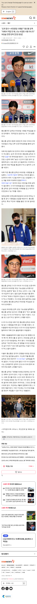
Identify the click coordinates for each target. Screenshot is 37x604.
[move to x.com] (7, 588)
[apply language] (13, 11)
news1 (28, 570)
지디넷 (33, 570)
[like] (24, 47)
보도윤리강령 (18, 567)
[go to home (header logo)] (8, 18)
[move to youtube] (11, 588)
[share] (31, 47)
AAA (12, 572)
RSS (8, 567)
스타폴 (23, 572)
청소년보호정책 (19, 565)
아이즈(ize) (17, 572)
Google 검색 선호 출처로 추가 (10, 43)
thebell (8, 572)
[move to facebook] (3, 588)
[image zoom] (33, 89)
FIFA (23, 180)
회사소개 (3, 565)
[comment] (27, 47)
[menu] (34, 17)
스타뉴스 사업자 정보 (5, 575)
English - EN (10, 11)
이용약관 (3, 567)
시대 (3, 572)
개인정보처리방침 (10, 565)
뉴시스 (24, 570)
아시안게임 (20, 359)
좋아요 (20, 472)
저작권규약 (32, 565)
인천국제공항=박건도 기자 (8, 40)
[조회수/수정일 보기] (9, 38)
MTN (19, 570)
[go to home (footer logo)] (8, 561)
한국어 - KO (10, 583)
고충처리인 (26, 565)
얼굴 (6, 157)
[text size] (34, 47)
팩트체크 (12, 567)
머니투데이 (14, 570)
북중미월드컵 (6, 183)
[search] (30, 17)
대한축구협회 (12, 175)
